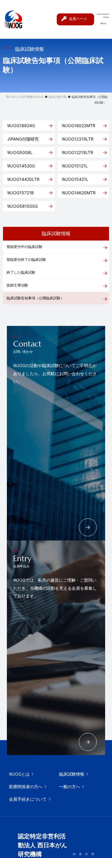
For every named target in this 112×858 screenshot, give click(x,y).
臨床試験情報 (71, 774)
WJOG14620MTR (79, 192)
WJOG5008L (20, 152)
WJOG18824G (21, 125)
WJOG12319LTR (77, 138)
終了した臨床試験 (21, 272)
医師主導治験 (17, 285)
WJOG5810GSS (22, 206)
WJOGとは (19, 774)
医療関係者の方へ (25, 786)
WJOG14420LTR (23, 179)
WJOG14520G (21, 165)
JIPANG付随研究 (23, 138)
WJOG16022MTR (78, 125)
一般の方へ (69, 786)
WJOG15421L (75, 179)
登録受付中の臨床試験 (24, 246)
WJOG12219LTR (77, 152)
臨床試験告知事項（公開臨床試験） (35, 298)
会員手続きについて (28, 799)
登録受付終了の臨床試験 (26, 259)
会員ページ (78, 18)
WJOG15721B (20, 192)
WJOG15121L (75, 165)
